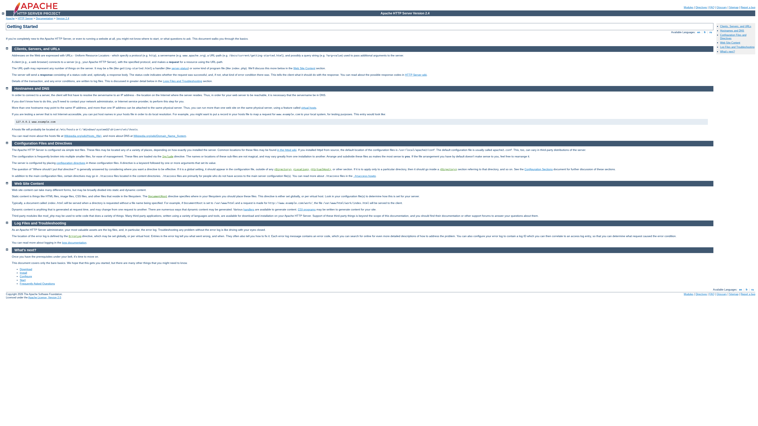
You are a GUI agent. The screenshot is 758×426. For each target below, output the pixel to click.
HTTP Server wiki (416, 74)
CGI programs (307, 209)
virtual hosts (308, 107)
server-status (180, 68)
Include (167, 156)
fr (704, 32)
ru (711, 32)
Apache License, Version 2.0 (44, 297)
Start (23, 280)
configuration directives (70, 162)
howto (364, 176)
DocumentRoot (157, 196)
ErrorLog (75, 236)
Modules (688, 7)
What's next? (727, 51)
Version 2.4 (62, 18)
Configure (26, 276)
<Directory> (283, 169)
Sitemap (733, 7)
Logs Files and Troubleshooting (182, 81)
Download (26, 269)
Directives (701, 7)
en (698, 32)
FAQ (711, 7)
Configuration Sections (538, 169)
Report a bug (748, 7)
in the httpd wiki (286, 149)
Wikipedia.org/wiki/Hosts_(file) (82, 135)
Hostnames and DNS (732, 30)
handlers (248, 209)
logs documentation (74, 242)
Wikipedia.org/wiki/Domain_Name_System (159, 135)
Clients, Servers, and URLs (735, 26)
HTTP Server (25, 18)
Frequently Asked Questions (37, 283)
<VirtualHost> (321, 169)
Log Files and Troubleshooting (737, 47)
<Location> (301, 169)
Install (23, 272)
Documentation (44, 18)
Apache (10, 18)
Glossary (722, 7)
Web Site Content (304, 68)
